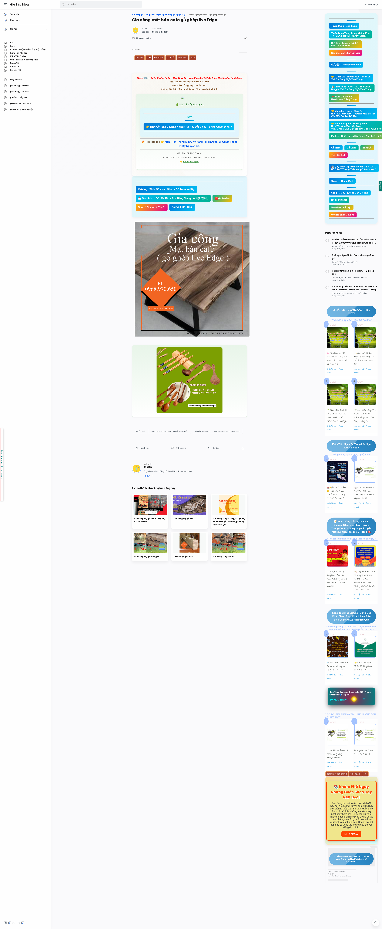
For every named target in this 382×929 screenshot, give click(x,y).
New (193, 58)
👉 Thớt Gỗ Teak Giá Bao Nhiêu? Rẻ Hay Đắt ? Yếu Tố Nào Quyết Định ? (189, 126)
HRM (149, 58)
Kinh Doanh (356, 774)
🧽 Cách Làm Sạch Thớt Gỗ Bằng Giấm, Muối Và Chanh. (363, 666)
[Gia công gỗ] (139, 431)
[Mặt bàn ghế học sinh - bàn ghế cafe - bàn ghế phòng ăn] (217, 431)
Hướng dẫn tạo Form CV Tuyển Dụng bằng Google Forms (337, 753)
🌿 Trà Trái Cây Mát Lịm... (189, 104)
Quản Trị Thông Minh (342, 181)
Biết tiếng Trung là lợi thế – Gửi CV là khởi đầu (345, 44)
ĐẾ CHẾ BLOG (339, 200)
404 (365, 774)
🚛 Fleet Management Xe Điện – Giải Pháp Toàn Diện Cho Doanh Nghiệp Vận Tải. (364, 493)
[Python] (335, 246)
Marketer (158, 58)
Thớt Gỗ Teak (338, 155)
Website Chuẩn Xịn (341, 207)
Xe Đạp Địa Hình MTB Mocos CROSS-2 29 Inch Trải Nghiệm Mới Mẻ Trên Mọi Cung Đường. (354, 288)
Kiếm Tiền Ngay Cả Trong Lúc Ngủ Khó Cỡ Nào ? (351, 445)
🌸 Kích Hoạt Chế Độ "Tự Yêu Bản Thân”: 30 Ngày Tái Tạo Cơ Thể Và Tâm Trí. (337, 358)
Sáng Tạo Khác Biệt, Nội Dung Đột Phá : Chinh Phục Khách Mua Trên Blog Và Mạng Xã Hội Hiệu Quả (351, 616)
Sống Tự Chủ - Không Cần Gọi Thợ (349, 192)
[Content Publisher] (339, 262)
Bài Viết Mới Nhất (182, 207)
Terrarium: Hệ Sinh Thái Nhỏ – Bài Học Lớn (353, 272)
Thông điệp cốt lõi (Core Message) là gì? (353, 257)
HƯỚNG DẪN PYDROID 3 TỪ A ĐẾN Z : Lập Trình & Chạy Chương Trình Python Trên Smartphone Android (355, 241)
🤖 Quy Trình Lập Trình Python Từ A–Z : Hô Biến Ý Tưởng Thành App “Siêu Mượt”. (353, 168)
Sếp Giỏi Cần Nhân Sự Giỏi (345, 53)
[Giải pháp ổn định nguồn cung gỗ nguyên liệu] (170, 431)
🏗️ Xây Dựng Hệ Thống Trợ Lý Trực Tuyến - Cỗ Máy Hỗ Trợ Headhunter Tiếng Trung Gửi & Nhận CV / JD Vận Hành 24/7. (364, 580)
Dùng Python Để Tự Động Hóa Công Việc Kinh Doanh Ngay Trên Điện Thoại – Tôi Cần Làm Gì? (337, 579)
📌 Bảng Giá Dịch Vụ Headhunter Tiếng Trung (344, 98)
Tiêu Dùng (182, 58)
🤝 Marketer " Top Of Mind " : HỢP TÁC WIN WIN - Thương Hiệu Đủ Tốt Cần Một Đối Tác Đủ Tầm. (353, 113)
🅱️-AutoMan (222, 198)
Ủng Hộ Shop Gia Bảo (342, 214)
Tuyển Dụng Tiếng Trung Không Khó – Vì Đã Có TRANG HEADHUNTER (350, 34)
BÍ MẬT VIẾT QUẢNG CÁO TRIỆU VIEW (351, 311)
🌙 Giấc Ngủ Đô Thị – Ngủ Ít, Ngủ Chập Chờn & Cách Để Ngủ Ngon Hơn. (364, 358)
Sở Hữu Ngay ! (338, 699)
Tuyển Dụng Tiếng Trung (344, 26)
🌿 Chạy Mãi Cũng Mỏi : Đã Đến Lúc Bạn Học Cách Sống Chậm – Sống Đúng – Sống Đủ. (365, 415)
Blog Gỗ (170, 58)
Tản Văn (139, 58)
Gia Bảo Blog (19, 5)
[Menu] (5, 4)
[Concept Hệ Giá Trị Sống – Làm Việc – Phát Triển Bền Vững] (355, 278)
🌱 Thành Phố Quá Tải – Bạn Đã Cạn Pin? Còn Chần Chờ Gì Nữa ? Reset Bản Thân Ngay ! (337, 415)
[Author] (145, 32)
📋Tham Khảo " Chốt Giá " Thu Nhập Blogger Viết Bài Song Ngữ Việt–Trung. (351, 88)
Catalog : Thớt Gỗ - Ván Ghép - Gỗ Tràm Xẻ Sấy (166, 189)
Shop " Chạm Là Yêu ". (151, 207)
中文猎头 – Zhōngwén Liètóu (346, 64)
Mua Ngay (351, 834)
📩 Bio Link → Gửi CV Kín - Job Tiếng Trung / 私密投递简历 (173, 198)
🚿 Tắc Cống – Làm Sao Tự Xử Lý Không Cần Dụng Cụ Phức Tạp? (337, 666)
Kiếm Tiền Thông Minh (337, 774)
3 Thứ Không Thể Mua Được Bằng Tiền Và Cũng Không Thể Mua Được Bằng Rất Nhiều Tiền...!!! (351, 859)
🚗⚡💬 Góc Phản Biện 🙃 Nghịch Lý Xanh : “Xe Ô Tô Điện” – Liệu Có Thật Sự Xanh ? (337, 493)
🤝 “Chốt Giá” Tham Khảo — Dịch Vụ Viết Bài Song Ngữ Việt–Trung (351, 78)
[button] (63, 4)
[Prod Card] (336, 293)
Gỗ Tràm (335, 147)
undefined (331, 369)
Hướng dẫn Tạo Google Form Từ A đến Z (364, 752)
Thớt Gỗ (367, 147)
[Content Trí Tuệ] (352, 262)
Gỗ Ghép (351, 147)
